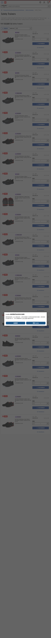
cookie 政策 (24, 318)
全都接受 (15, 323)
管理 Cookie (36, 323)
